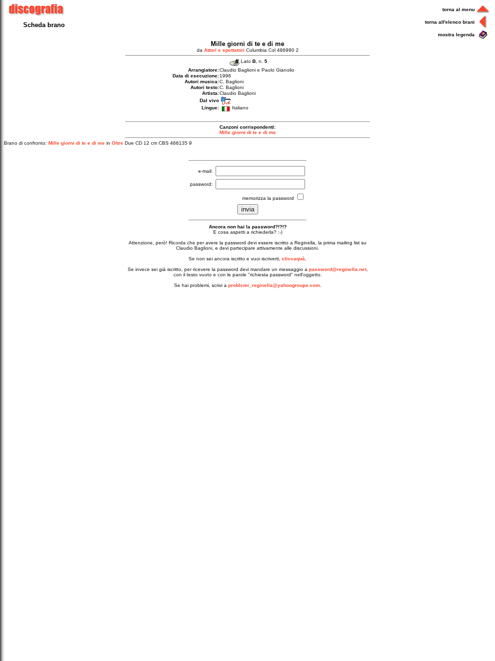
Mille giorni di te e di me (247, 132)
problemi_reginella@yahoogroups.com (274, 285)
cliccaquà (293, 258)
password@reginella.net (337, 269)
